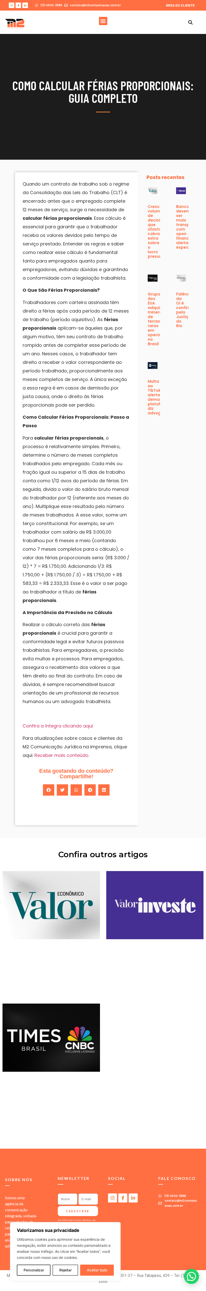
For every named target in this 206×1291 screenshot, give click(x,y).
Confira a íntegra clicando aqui (58, 726)
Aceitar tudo (97, 1270)
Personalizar (34, 1270)
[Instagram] (11, 5)
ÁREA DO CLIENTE (180, 5)
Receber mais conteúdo (61, 755)
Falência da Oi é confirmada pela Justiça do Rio (188, 309)
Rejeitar (65, 1270)
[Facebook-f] (18, 5)
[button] (103, 21)
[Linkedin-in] (25, 5)
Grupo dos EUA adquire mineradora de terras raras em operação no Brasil (160, 319)
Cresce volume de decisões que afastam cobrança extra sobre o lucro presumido (159, 231)
